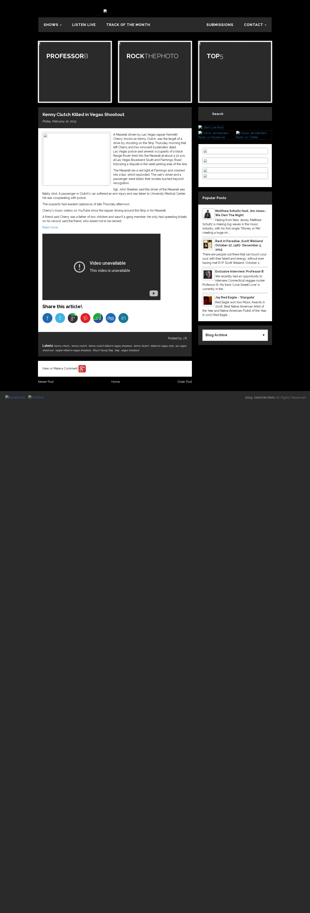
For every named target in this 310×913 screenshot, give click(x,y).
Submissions (219, 25)
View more (75, 72)
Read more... (50, 227)
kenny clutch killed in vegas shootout (110, 345)
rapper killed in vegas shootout (73, 350)
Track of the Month (128, 25)
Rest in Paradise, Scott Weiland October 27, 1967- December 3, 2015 (239, 245)
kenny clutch (79, 345)
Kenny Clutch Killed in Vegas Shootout (83, 114)
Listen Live (84, 25)
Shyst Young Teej (103, 350)
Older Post (184, 381)
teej (117, 350)
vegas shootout (130, 350)
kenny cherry (62, 345)
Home (115, 381)
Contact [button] (254, 25)
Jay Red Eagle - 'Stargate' (235, 297)
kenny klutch (141, 345)
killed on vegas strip (162, 345)
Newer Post (46, 381)
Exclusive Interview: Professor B (239, 271)
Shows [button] (51, 25)
